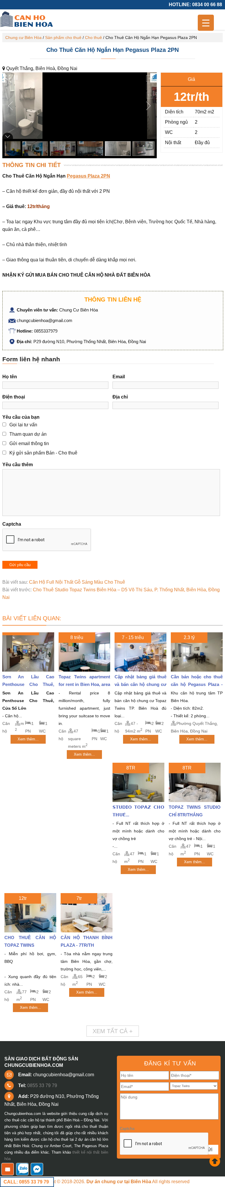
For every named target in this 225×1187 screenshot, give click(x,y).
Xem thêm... (28, 739)
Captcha (11, 524)
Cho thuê (93, 37)
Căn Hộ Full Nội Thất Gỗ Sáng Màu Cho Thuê (77, 582)
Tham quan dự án (28, 434)
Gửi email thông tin (29, 443)
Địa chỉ (120, 396)
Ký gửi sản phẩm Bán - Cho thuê (43, 452)
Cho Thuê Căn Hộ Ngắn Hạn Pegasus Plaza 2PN (112, 50)
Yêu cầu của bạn (21, 417)
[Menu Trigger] (206, 23)
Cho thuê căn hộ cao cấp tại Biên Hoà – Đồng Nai (27, 19)
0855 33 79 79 (42, 1085)
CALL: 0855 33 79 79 (26, 1181)
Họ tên (9, 376)
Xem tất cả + (113, 1031)
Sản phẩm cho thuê (63, 37)
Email (118, 376)
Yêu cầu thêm (17, 464)
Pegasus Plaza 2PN (88, 175)
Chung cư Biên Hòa (23, 37)
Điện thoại (13, 396)
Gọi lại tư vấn (23, 424)
